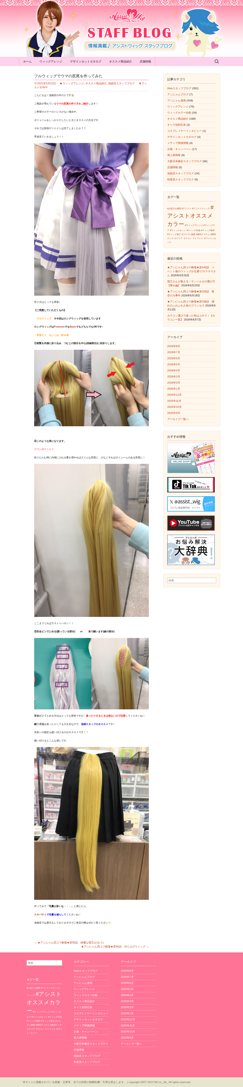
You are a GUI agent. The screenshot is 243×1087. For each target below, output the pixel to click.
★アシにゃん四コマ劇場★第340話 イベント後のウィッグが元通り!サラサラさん (191, 271)
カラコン (187, 238)
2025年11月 (174, 400)
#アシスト (186, 208)
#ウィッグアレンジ (194, 225)
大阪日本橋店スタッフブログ (184, 161)
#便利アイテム (203, 234)
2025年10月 (174, 406)
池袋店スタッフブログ (121, 83)
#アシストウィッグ (201, 208)
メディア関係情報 (178, 142)
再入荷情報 (174, 155)
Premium (59, 326)
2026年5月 (173, 364)
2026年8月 (173, 346)
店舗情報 (145, 61)
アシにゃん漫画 (176, 100)
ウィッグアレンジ (50, 61)
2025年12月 (174, 394)
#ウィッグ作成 (193, 230)
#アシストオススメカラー (190, 215)
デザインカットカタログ (85, 61)
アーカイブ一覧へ (178, 419)
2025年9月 (173, 412)
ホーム (27, 61)
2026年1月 (173, 388)
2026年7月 (173, 352)
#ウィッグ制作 (208, 230)
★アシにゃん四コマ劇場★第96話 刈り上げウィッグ (115, 946)
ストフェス (198, 238)
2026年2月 (173, 382)
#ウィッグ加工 (174, 234)
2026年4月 (173, 370)
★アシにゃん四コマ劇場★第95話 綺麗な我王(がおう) (69, 942)
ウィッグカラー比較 (179, 112)
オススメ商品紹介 (120, 61)
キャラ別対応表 (176, 124)
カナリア (178, 238)
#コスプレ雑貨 (188, 234)
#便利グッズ (56, 1025)
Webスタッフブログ (179, 88)
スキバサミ (40, 914)
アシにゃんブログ (178, 94)
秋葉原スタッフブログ (180, 179)
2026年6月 (173, 358)
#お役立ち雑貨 (174, 208)
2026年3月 (173, 376)
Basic (73, 326)
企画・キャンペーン (179, 149)
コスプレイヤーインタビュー (184, 130)
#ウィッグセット (178, 230)
